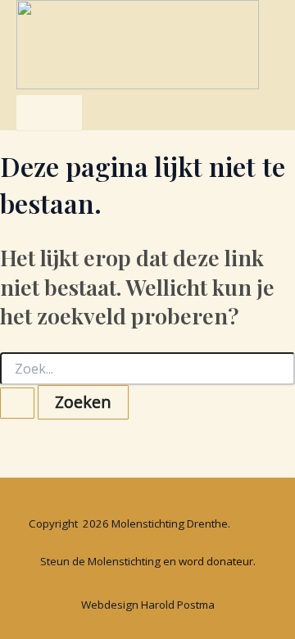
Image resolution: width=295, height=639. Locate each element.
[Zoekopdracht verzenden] (17, 403)
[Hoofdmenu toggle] (49, 112)
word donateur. (217, 561)
